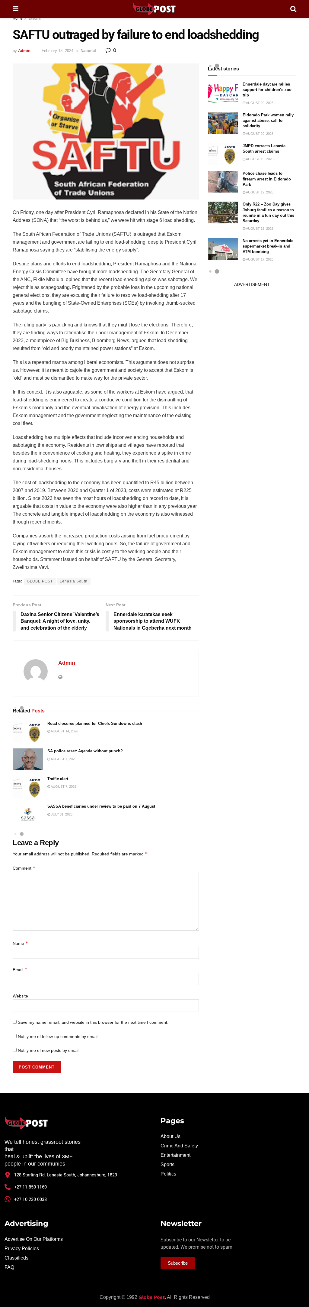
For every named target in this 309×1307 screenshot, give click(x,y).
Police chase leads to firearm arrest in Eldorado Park (267, 178)
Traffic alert (57, 779)
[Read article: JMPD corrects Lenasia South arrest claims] (223, 154)
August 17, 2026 (259, 259)
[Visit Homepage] (154, 9)
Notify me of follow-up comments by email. (58, 1036)
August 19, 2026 (259, 159)
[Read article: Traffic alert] (28, 787)
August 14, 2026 (64, 731)
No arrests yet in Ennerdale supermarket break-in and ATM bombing (268, 246)
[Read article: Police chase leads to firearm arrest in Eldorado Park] (223, 182)
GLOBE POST (40, 581)
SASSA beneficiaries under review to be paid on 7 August (101, 806)
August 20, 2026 (259, 103)
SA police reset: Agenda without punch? (85, 751)
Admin (24, 50)
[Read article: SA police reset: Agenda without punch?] (28, 759)
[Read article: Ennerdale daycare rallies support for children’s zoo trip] (223, 92)
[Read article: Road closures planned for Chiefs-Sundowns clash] (28, 732)
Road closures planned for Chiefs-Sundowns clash (94, 723)
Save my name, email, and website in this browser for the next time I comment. (93, 1022)
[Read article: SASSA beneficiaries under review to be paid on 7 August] (28, 814)
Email (20, 969)
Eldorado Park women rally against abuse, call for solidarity (268, 120)
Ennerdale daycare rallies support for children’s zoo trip (267, 89)
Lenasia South (74, 581)
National (34, 18)
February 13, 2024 (57, 50)
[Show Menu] (15, 9)
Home (18, 18)
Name (20, 943)
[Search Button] (293, 9)
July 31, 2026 (61, 814)
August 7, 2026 (63, 759)
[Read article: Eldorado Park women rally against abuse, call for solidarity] (223, 123)
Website (20, 996)
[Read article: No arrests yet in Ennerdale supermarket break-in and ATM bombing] (223, 249)
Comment (24, 868)
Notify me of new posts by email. (49, 1050)
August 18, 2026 (259, 228)
